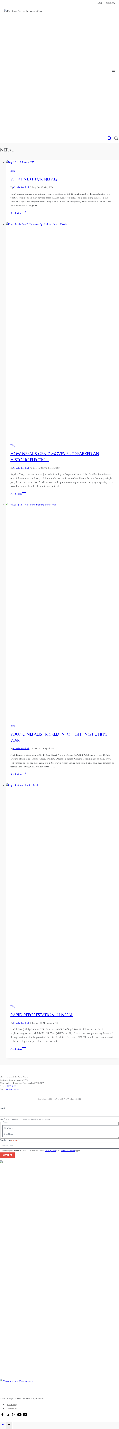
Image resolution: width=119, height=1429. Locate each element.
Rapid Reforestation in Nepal (41, 1014)
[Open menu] (113, 71)
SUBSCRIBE (7, 1155)
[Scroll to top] (3, 1426)
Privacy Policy (51, 1150)
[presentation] (62, 162)
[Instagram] (13, 1415)
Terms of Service (68, 1150)
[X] (8, 1415)
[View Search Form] (116, 138)
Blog (12, 170)
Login (100, 3)
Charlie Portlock (21, 187)
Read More (18, 213)
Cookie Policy (12, 1408)
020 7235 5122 (9, 1086)
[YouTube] (19, 1415)
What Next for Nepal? (33, 179)
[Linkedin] (25, 1415)
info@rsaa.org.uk (12, 1089)
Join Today (110, 3)
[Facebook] (2, 1415)
